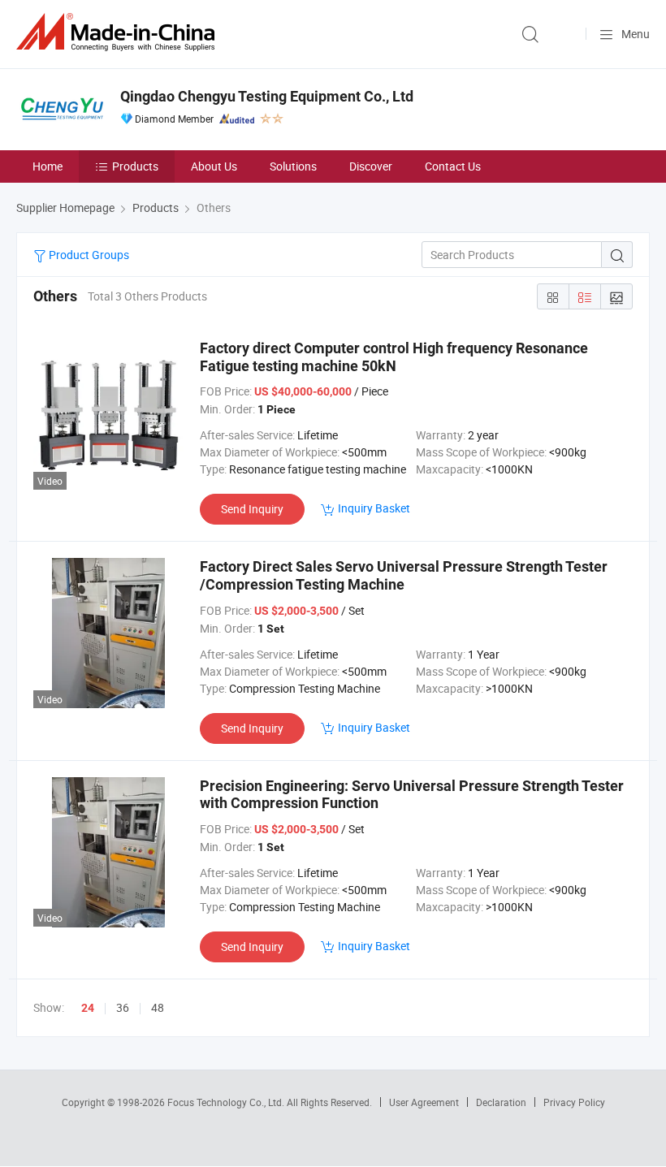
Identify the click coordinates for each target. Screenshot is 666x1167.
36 (122, 1007)
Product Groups (87, 254)
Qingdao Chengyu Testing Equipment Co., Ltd (266, 96)
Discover (370, 166)
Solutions (293, 166)
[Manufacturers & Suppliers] (118, 32)
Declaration (501, 1102)
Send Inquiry (252, 509)
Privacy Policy (574, 1102)
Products (135, 166)
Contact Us (453, 166)
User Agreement (424, 1102)
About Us (214, 166)
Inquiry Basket (374, 508)
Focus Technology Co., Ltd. (227, 1102)
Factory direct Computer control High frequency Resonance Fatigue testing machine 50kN (394, 356)
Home (47, 166)
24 (87, 1007)
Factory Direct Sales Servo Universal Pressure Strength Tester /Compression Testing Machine (404, 575)
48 (157, 1007)
